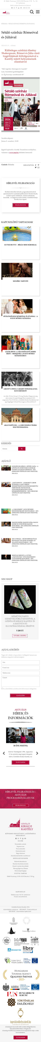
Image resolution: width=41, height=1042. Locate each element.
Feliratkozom (20, 205)
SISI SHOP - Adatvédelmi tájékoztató (20, 911)
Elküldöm (21, 695)
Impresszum (20, 846)
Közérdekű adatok (20, 844)
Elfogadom (20, 1037)
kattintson (24, 896)
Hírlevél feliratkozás (20, 861)
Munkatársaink (20, 851)
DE (29, 8)
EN (27, 8)
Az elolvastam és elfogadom (19, 689)
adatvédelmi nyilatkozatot (13, 689)
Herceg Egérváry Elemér (20, 868)
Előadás (11, 165)
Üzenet (3, 677)
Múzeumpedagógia (20, 871)
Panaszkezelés (20, 849)
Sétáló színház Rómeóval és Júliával (20, 5)
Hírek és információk (20, 716)
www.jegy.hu (14, 152)
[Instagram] (14, 8)
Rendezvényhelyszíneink (20, 864)
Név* (3, 661)
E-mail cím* (5, 666)
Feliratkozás (20, 805)
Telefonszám (5, 672)
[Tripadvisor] (21, 8)
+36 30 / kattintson (24, 895)
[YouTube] (19, 8)
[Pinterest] (16, 8)
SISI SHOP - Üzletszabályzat (28, 909)
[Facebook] (12, 8)
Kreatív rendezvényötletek (20, 866)
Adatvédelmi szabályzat (10, 909)
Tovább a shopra (20, 628)
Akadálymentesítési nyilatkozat (20, 856)
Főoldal (4, 23)
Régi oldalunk (20, 853)
